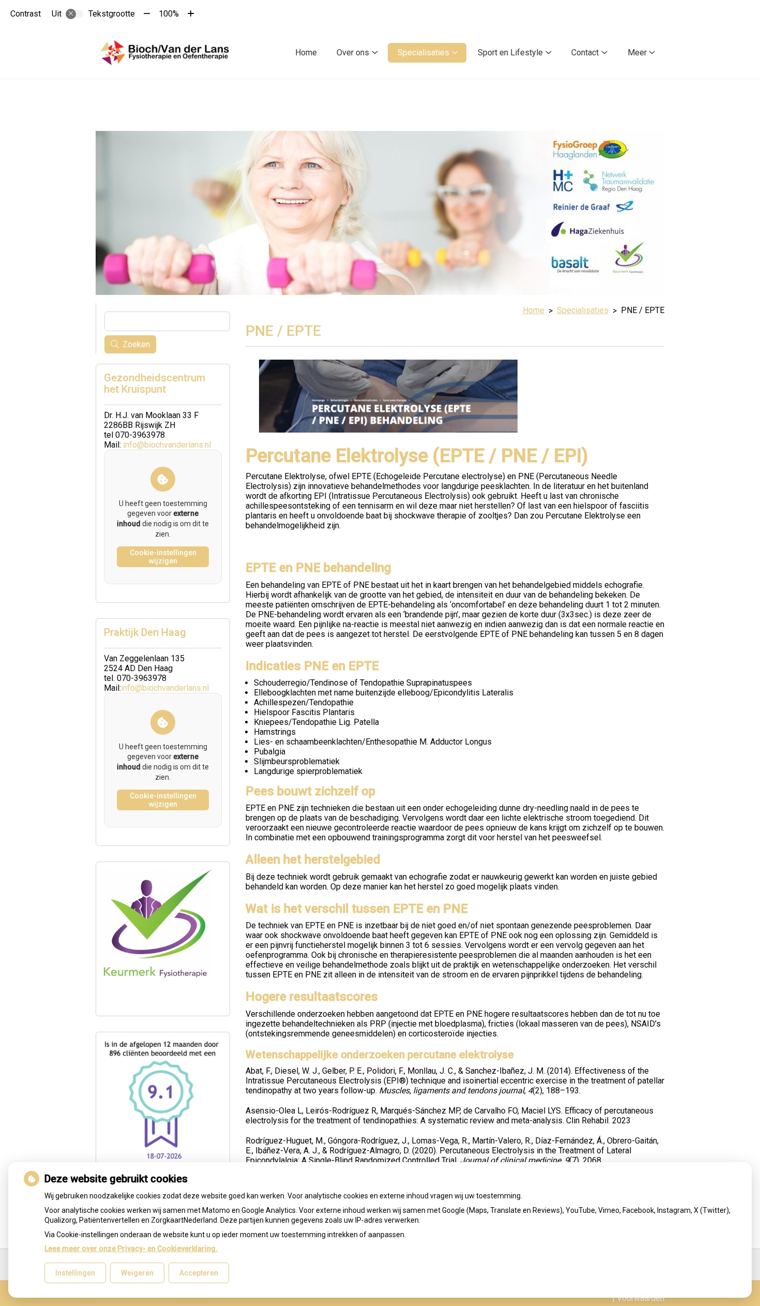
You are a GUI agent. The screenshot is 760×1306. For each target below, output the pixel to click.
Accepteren (198, 1273)
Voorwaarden (640, 1298)
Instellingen (75, 1273)
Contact (585, 52)
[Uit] (74, 14)
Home (306, 52)
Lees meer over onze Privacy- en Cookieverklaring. (131, 1248)
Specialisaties (423, 52)
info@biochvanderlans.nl (167, 445)
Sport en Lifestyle (510, 52)
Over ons (353, 52)
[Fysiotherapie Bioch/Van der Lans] (167, 52)
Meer (637, 52)
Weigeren (137, 1273)
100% (169, 14)
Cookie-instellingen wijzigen (163, 556)
